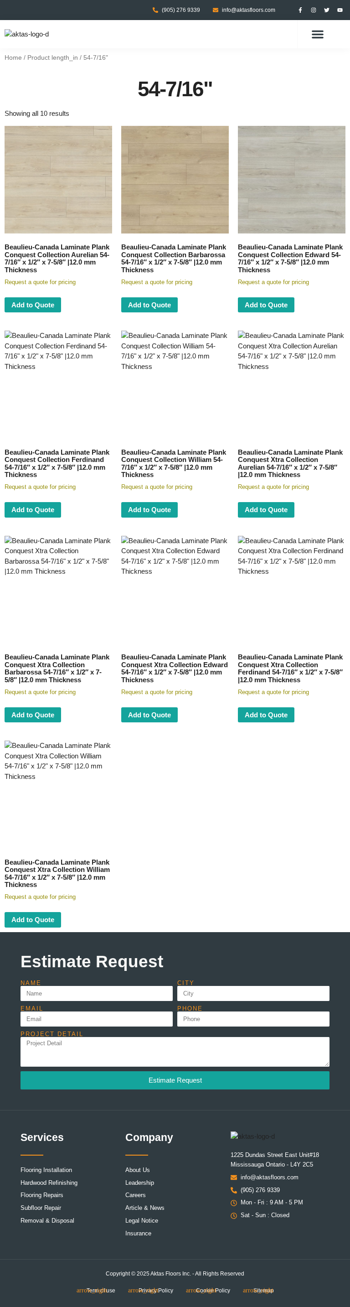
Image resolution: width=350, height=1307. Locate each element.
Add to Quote (32, 305)
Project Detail (52, 1034)
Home (13, 57)
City (186, 983)
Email (32, 1008)
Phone (190, 1008)
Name (31, 983)
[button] (317, 34)
